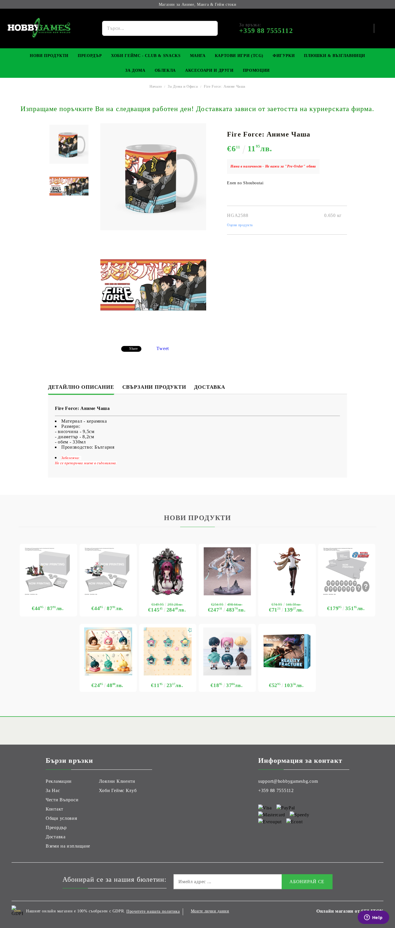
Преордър (90, 56)
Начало (155, 86)
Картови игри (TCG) (239, 56)
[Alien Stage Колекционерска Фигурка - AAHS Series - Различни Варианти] (227, 651)
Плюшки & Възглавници (334, 56)
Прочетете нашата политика (153, 911)
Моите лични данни (210, 911)
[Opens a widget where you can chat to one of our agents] (373, 918)
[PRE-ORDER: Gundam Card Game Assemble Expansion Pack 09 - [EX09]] (108, 571)
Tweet (162, 348)
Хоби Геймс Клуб (118, 790)
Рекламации (59, 781)
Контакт (54, 809)
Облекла (165, 70)
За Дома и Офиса (183, 86)
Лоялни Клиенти (117, 781)
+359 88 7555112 (276, 790)
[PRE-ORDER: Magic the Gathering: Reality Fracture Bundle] (287, 651)
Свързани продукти (154, 387)
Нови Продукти (49, 56)
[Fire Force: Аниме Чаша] (69, 144)
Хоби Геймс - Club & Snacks (145, 56)
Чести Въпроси (62, 799)
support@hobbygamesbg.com (288, 781)
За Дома (135, 70)
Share (133, 349)
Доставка (209, 387)
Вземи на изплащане (68, 846)
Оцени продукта (240, 225)
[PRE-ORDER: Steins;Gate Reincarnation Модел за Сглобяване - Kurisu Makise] (287, 571)
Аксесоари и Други (209, 70)
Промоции (256, 70)
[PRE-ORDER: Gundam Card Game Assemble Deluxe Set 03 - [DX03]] (347, 571)
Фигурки (284, 56)
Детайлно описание (81, 387)
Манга (198, 56)
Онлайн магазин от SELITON (349, 911)
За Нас (53, 790)
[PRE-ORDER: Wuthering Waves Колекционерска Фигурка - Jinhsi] (227, 571)
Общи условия (61, 818)
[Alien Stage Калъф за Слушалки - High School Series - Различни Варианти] (108, 651)
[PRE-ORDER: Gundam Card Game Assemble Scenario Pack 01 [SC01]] (48, 571)
